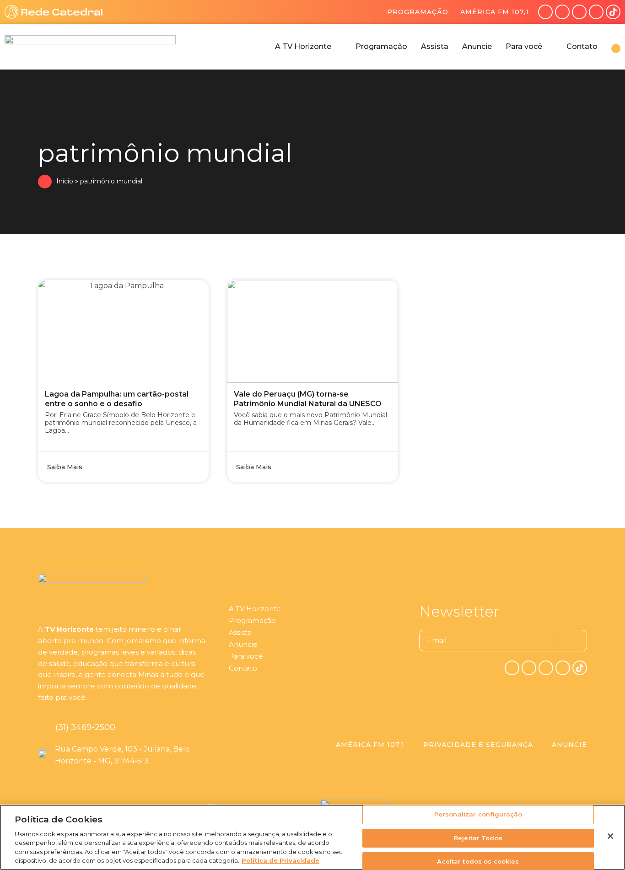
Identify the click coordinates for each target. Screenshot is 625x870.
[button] (308, 46)
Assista (240, 632)
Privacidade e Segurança (478, 745)
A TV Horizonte (255, 608)
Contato (243, 668)
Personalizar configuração (478, 814)
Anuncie (243, 644)
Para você (246, 656)
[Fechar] (610, 836)
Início (64, 181)
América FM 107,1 (494, 12)
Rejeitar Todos (478, 838)
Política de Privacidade (280, 860)
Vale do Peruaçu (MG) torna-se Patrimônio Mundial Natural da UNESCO (308, 399)
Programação (417, 12)
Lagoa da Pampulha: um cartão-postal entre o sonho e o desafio (117, 399)
